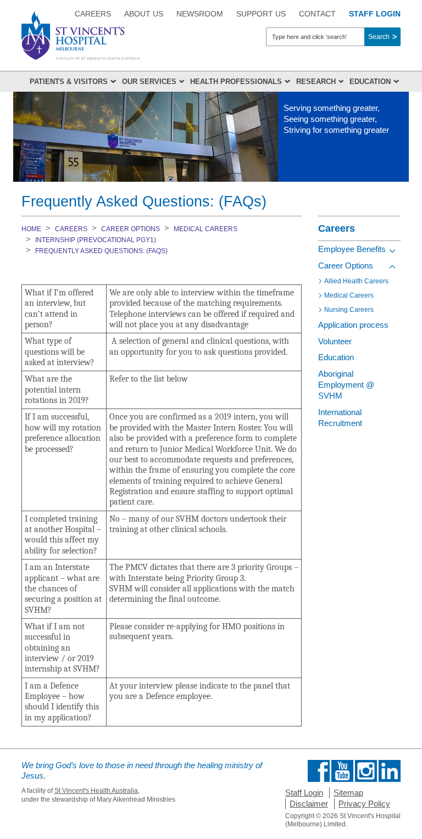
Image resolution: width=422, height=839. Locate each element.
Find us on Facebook (319, 771)
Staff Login (304, 792)
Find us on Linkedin (390, 771)
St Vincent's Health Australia (96, 791)
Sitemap (348, 792)
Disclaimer (309, 803)
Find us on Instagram (366, 771)
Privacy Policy (364, 803)
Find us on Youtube (342, 771)
